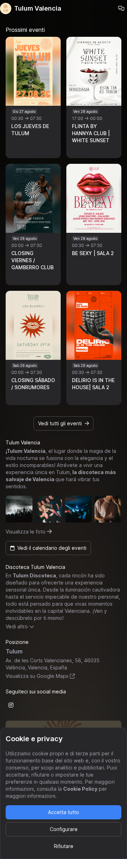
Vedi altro (17, 626)
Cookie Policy (80, 789)
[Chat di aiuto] (121, 8)
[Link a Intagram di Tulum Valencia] (11, 705)
